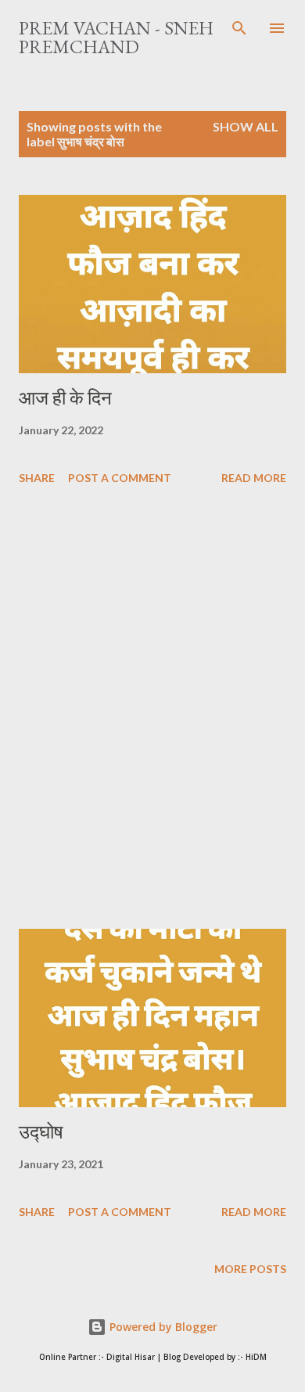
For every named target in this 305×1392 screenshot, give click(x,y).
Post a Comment (119, 477)
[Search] (239, 28)
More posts (250, 1268)
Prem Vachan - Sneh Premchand (116, 37)
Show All (245, 126)
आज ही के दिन (65, 398)
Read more (253, 477)
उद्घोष (41, 1132)
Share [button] (37, 477)
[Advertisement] (152, 709)
